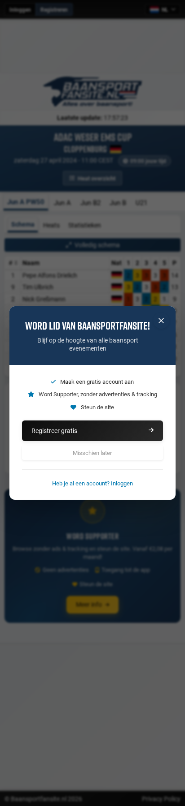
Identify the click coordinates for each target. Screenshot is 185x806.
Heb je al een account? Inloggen (92, 483)
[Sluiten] (161, 321)
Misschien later (92, 452)
